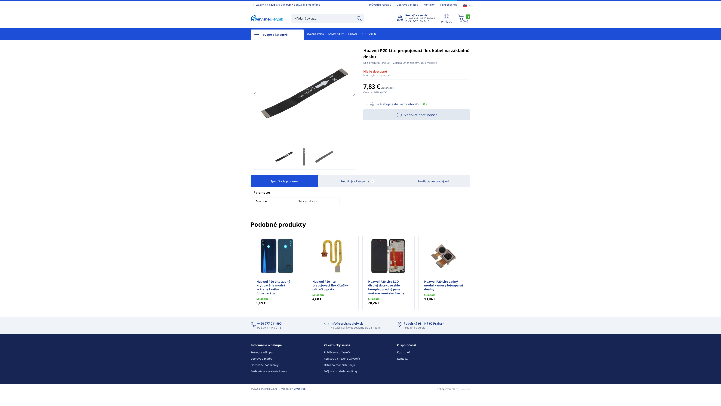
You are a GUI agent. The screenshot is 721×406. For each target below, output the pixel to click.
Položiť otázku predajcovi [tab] (433, 181)
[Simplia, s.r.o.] (463, 388)
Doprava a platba (407, 4)
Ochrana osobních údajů (339, 365)
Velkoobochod (448, 4)
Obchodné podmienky (264, 365)
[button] (466, 5)
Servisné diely (336, 34)
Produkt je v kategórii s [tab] (357, 181)
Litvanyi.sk (299, 388)
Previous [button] (254, 94)
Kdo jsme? (403, 352)
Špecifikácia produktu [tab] (284, 181)
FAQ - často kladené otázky (340, 371)
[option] (304, 94)
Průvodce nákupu (380, 4)
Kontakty (429, 4)
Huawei (352, 34)
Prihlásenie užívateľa (337, 352)
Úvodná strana (315, 34)
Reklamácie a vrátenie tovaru (269, 371)
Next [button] (354, 94)
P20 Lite (372, 34)
